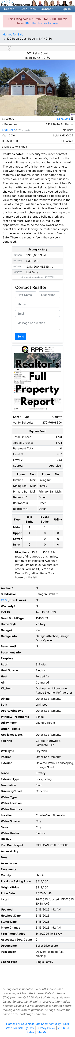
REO (4, 600)
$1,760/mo (64, 118)
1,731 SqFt (8, 130)
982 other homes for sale (41, 23)
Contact (47, 9)
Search (9, 9)
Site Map (42, 1032)
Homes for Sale (13, 34)
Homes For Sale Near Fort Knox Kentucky (33, 1024)
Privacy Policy (46, 1028)
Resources (28, 9)
